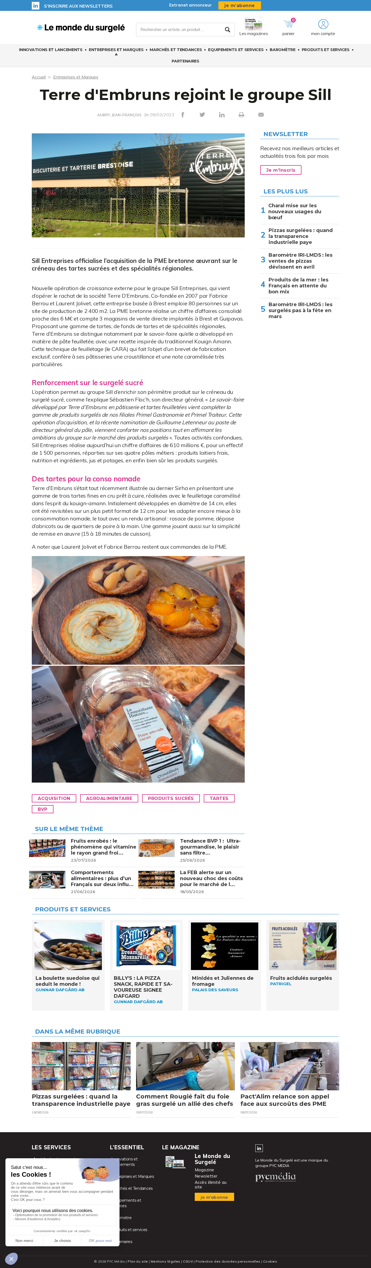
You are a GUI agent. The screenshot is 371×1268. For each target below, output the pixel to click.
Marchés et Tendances (176, 49)
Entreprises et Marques (116, 49)
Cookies (270, 1261)
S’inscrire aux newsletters (78, 6)
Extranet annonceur (190, 5)
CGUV (188, 1261)
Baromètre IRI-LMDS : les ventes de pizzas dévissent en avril (300, 261)
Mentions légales (165, 1261)
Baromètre (282, 49)
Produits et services (326, 49)
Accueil (39, 77)
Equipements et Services (235, 49)
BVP (43, 809)
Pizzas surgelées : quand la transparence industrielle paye (301, 236)
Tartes (219, 798)
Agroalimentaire (109, 798)
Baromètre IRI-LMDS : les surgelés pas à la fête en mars (300, 310)
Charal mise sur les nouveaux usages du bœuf (294, 212)
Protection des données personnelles (228, 1261)
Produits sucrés (171, 798)
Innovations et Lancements (51, 49)
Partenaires (185, 61)
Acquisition (54, 798)
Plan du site (138, 1261)
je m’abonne (239, 5)
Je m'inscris (280, 170)
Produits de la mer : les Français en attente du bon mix (298, 286)
